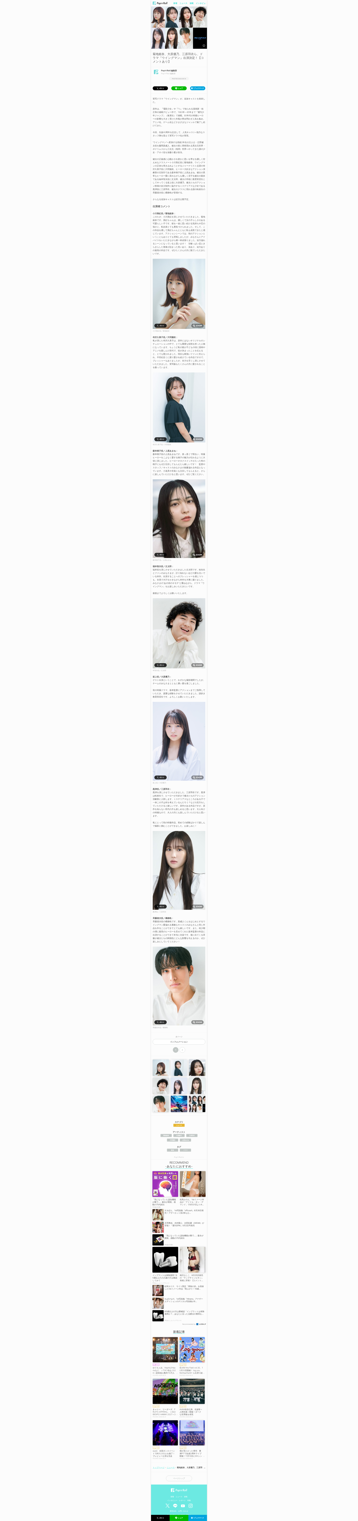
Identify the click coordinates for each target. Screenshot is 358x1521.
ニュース (183, 3)
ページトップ (179, 1478)
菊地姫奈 (166, 1135)
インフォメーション (179, 1042)
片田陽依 (172, 1140)
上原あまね (185, 1140)
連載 (192, 3)
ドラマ (185, 1150)
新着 (175, 3)
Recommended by (189, 1324)
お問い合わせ (183, 1511)
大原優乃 (179, 1135)
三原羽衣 (192, 1135)
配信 (172, 1150)
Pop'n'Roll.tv (179, 1157)
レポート (182, 1500)
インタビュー (202, 3)
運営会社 (173, 1511)
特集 (189, 1500)
